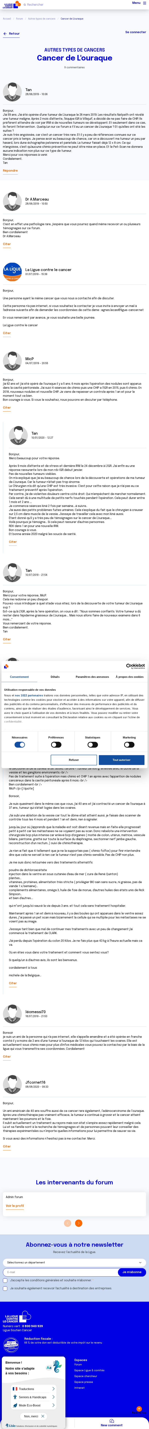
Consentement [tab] (19, 676)
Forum (19, 19)
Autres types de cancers (41, 19)
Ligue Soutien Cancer (17, 1330)
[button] (78, 1223)
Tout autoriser (121, 759)
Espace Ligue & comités (89, 1370)
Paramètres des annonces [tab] (92, 676)
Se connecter (135, 32)
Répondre (10, 170)
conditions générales (44, 1280)
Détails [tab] (55, 676)
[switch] (56, 745)
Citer (7, 244)
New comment (112, 1425)
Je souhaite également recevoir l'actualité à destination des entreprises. (61, 1288)
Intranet (79, 1388)
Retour (14, 33)
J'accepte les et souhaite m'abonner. (51, 1280)
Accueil (7, 19)
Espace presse (83, 1382)
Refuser (74, 759)
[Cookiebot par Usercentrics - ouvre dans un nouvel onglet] (129, 666)
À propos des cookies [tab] (130, 676)
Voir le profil (15, 1206)
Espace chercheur (85, 1376)
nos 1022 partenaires (29, 695)
